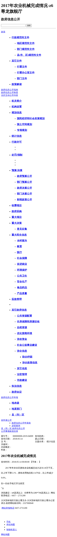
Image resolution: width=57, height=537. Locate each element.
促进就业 (22, 264)
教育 (19, 246)
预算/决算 (17, 170)
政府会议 (17, 391)
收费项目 (17, 205)
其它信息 (22, 368)
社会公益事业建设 (27, 345)
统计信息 (17, 136)
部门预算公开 (24, 182)
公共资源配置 (24, 315)
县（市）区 (18, 414)
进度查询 (16, 426)
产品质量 (22, 293)
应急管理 (17, 299)
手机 (8, 522)
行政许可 (17, 141)
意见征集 (22, 228)
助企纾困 (27, 356)
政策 (3, 32)
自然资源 (22, 327)
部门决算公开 (24, 193)
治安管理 (22, 374)
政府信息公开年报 (9, 397)
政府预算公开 (24, 176)
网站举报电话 (8, 508)
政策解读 (17, 84)
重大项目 (17, 217)
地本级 (15, 403)
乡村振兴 (22, 240)
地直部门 (17, 408)
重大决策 (17, 223)
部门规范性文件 (26, 49)
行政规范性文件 (20, 37)
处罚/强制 (17, 154)
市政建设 (22, 380)
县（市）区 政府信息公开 (13, 428)
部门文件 (22, 78)
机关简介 (17, 100)
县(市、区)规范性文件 (29, 55)
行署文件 (22, 66)
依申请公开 (6, 420)
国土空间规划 (24, 124)
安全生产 (22, 281)
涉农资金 (22, 339)
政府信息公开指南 (9, 90)
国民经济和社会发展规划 (31, 118)
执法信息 (17, 386)
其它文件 (17, 60)
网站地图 (5, 534)
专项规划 (22, 130)
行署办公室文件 (26, 72)
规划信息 (17, 112)
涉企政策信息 (29, 362)
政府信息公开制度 (9, 92)
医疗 (19, 252)
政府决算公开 (24, 187)
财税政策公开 (24, 199)
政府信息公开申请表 (21, 423)
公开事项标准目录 (9, 431)
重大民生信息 (19, 234)
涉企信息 (22, 350)
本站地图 (10, 524)
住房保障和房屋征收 (28, 321)
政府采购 (17, 211)
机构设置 (17, 106)
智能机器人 (11, 529)
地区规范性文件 (26, 43)
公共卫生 (22, 275)
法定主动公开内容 (9, 95)
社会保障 (22, 258)
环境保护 (22, 269)
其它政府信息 (19, 309)
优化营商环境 (24, 333)
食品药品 (22, 287)
